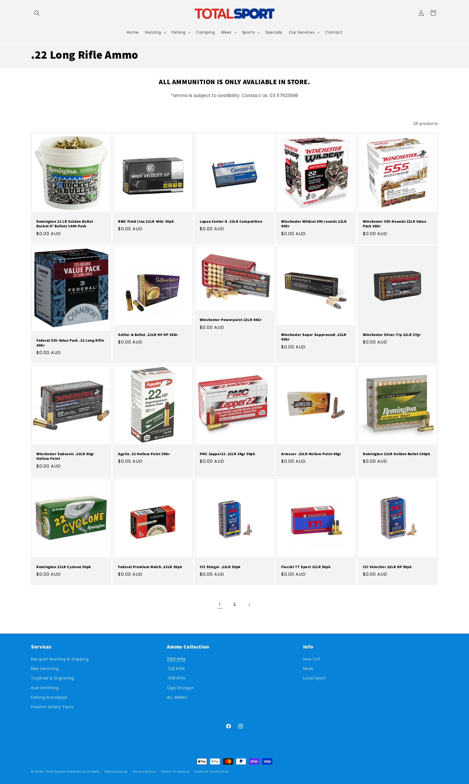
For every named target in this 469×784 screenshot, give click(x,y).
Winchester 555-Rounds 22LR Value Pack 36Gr (394, 224)
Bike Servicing (45, 669)
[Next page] (249, 605)
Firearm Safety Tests (52, 707)
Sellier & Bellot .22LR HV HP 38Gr (148, 334)
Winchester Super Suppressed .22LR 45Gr (314, 337)
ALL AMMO (177, 697)
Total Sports (55, 771)
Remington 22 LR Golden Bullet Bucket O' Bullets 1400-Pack (64, 224)
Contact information (211, 771)
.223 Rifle (176, 669)
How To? (311, 659)
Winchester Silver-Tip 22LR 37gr (392, 334)
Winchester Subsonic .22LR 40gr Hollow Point (65, 456)
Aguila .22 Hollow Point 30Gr (144, 453)
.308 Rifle (176, 678)
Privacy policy (144, 771)
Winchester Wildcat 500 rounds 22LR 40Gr (314, 224)
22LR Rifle (176, 659)
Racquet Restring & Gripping (59, 659)
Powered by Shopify (83, 771)
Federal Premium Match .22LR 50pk (150, 567)
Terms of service (175, 771)
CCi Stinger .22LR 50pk (220, 567)
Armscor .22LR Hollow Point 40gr (311, 453)
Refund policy (116, 771)
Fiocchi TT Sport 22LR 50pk (306, 567)
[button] (37, 13)
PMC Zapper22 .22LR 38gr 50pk (227, 453)
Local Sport (314, 678)
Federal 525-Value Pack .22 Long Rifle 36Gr (70, 343)
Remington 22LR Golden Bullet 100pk (396, 453)
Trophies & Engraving (52, 678)
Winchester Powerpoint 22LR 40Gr (231, 319)
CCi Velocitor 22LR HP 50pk (387, 567)
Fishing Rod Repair (49, 697)
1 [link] (220, 604)
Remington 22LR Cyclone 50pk (63, 567)
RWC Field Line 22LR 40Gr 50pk (146, 221)
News (308, 669)
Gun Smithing (45, 688)
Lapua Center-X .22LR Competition (231, 221)
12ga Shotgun (180, 688)
